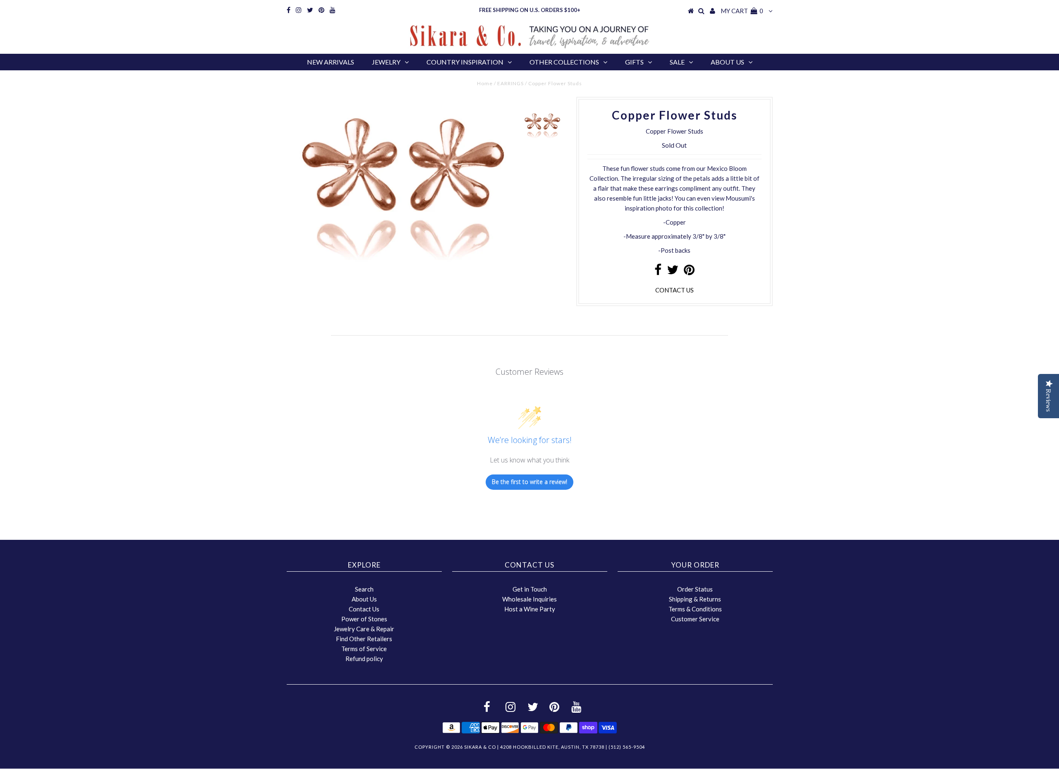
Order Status (695, 589)
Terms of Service (364, 648)
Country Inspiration (464, 62)
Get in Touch (530, 589)
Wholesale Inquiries (529, 599)
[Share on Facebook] (657, 271)
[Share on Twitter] (672, 271)
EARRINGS (510, 83)
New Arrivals (330, 62)
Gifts (634, 62)
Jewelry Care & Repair (364, 628)
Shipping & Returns (695, 599)
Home (485, 83)
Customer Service (695, 619)
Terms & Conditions (695, 609)
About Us (727, 62)
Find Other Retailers (364, 638)
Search (364, 589)
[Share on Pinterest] (689, 271)
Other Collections (564, 62)
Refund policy (364, 658)
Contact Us (364, 609)
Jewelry (386, 62)
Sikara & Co (480, 747)
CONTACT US (674, 290)
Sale (677, 62)
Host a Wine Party (529, 609)
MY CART (742, 10)
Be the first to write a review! (529, 482)
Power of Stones (364, 619)
